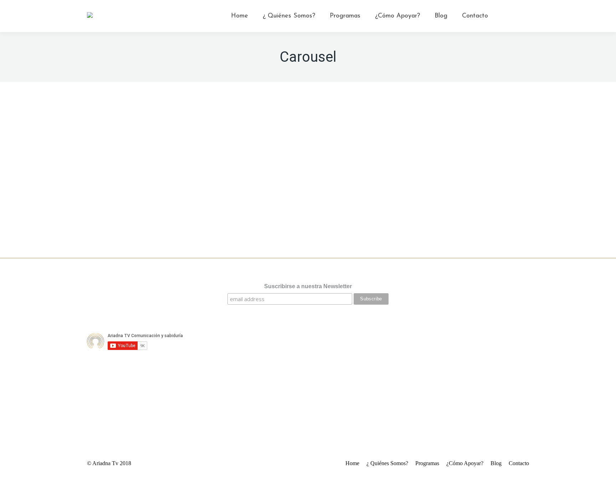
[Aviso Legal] (308, 320)
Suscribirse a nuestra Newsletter (308, 286)
